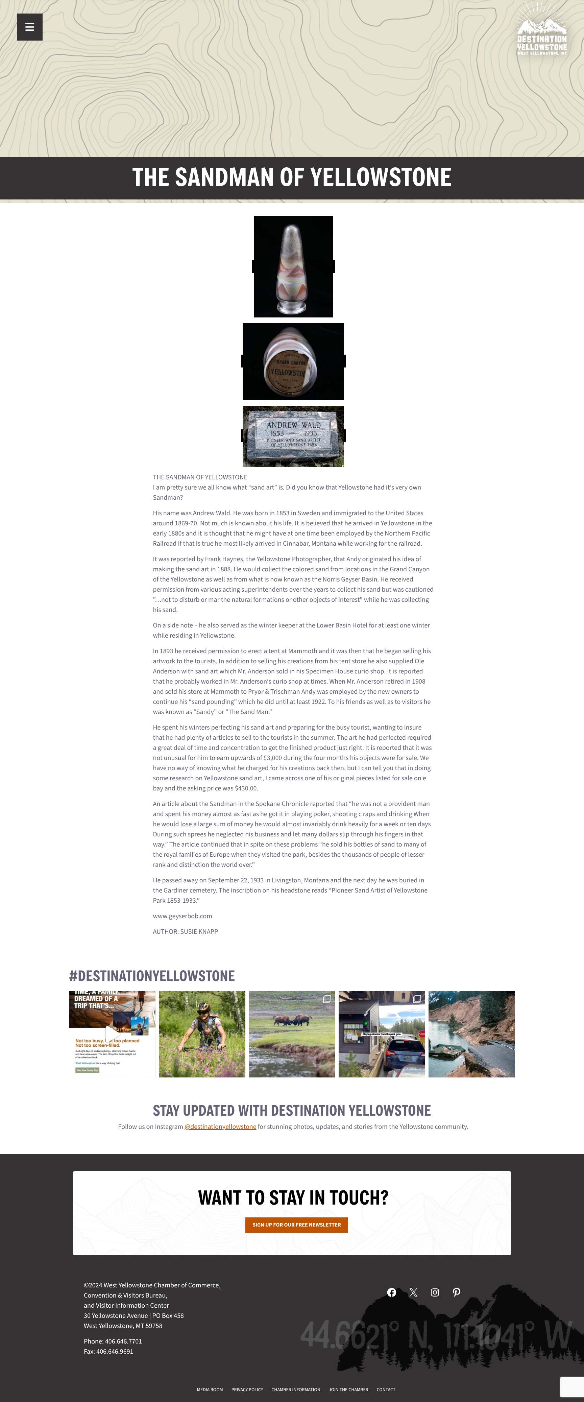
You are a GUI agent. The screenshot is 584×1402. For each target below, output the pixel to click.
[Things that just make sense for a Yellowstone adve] (382, 1034)
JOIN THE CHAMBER (348, 1389)
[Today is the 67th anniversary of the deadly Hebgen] (472, 1034)
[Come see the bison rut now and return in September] (292, 1034)
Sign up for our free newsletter (296, 1225)
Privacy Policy (247, 1389)
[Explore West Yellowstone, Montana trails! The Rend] (202, 1034)
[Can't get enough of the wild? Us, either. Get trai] (112, 1034)
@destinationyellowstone (221, 1127)
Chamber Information (295, 1389)
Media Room (210, 1389)
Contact (386, 1389)
